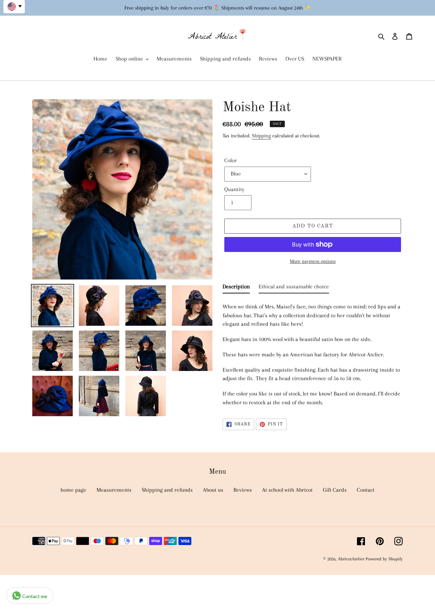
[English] (14, 6)
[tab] (236, 288)
